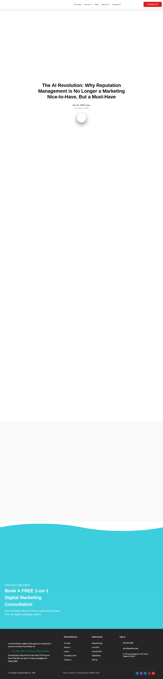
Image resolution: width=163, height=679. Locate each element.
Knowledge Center (70, 656)
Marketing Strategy (125, 590)
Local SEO (95, 647)
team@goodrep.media (130, 648)
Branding (121, 594)
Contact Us (116, 4)
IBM (59, 197)
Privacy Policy (82, 673)
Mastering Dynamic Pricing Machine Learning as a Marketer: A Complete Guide (130, 482)
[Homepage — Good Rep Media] (14, 4)
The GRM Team (83, 105)
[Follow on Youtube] (149, 673)
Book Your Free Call (84, 616)
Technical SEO (97, 651)
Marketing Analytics (58, 354)
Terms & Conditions (37, 658)
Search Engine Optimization (86, 594)
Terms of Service (69, 673)
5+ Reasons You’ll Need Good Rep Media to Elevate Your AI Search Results (31, 482)
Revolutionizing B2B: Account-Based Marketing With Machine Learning (63, 482)
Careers (66, 651)
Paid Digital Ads (81, 590)
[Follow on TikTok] (153, 673)
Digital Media (96, 656)
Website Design (81, 586)
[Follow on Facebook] (137, 673)
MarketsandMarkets (57, 165)
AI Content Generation (36, 354)
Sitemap (94, 660)
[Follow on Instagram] (141, 673)
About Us (105, 4)
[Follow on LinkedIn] (145, 673)
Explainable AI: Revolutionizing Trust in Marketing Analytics (95, 482)
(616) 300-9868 (128, 643)
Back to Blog (22, 16)
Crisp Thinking (36, 245)
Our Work (77, 4)
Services (88, 4)
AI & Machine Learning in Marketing (81, 27)
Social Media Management (128, 586)
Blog (96, 4)
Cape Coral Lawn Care (46, 268)
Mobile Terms (94, 673)
